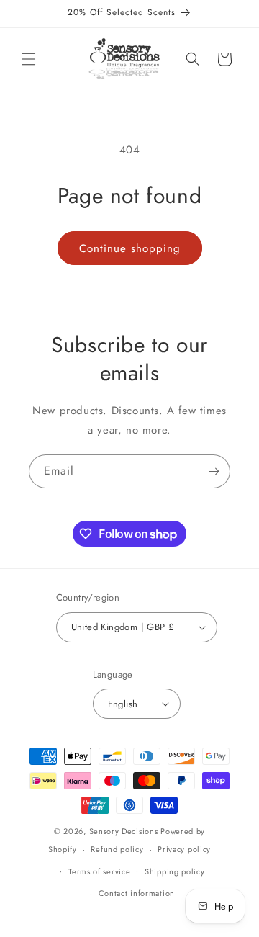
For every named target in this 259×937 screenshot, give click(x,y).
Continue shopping (130, 248)
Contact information (137, 893)
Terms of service (99, 871)
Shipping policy (175, 871)
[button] (29, 59)
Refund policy (117, 849)
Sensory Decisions (123, 831)
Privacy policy (184, 849)
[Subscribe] (214, 471)
